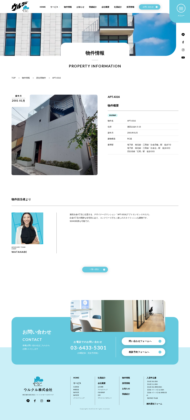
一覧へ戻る (94, 269)
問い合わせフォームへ (140, 341)
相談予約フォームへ (139, 352)
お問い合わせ (148, 7)
